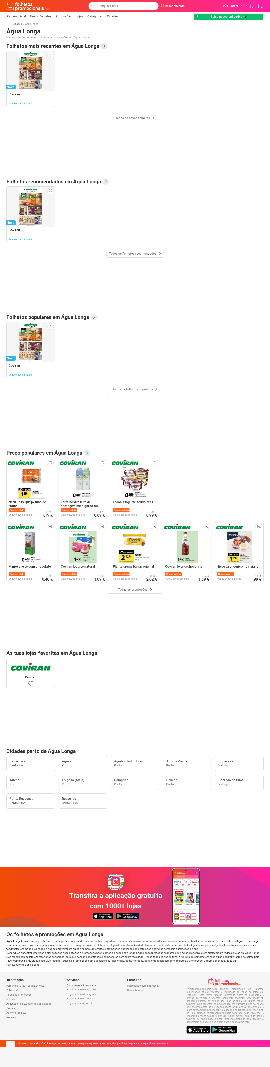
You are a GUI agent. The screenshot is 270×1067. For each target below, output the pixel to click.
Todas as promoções (19, 994)
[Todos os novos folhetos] (104, 46)
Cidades (112, 16)
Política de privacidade (132, 1043)
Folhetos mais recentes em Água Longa (52, 46)
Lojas (79, 16)
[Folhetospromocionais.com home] (27, 6)
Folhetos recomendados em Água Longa (53, 182)
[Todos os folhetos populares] (94, 317)
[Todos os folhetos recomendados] (106, 181)
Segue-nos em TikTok (80, 1003)
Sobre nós (12, 1008)
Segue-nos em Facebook (81, 989)
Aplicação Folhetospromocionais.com (28, 1003)
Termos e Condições (105, 1043)
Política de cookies (157, 1043)
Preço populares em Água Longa (44, 453)
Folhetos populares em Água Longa (47, 317)
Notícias (11, 1017)
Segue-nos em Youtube (80, 998)
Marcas (10, 999)
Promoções (64, 16)
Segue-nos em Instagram (81, 994)
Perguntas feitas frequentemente (25, 985)
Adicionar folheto (16, 1012)
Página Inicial (16, 16)
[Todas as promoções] (87, 453)
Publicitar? (12, 990)
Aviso (87, 1043)
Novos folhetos (41, 16)
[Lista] (260, 6)
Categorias (95, 16)
